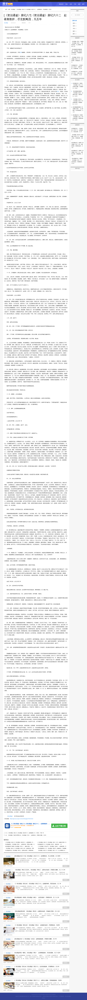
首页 (6, 9)
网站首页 (61, 4)
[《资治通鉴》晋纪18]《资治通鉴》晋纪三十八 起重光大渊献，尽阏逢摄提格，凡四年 (38, 980)
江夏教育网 (5, 0)
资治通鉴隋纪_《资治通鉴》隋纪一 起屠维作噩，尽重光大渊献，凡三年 (20, 844)
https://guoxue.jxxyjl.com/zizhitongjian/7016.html (21, 818)
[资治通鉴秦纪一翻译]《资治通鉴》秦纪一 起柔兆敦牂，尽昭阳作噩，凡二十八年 (36, 897)
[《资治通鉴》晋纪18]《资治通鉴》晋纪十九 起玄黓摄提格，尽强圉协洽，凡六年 (36, 966)
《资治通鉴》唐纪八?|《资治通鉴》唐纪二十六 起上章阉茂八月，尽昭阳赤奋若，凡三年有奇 (57, 850)
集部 (79, 4)
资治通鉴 (13, 9)
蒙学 (83, 4)
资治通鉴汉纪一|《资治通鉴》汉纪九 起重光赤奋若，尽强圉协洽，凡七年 (76, 73)
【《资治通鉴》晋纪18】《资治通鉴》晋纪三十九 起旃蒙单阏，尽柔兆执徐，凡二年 (37, 883)
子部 (75, 4)
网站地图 (9, 0)
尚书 (21, 52)
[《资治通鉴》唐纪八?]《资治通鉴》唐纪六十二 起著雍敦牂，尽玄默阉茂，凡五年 (33, 9)
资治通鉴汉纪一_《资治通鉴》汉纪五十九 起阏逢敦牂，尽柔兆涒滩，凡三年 (77, 130)
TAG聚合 (16, 0)
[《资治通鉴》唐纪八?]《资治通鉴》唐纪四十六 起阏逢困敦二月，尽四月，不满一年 (26, 832)
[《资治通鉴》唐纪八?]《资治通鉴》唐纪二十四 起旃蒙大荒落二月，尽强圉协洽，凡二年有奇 (58, 842)
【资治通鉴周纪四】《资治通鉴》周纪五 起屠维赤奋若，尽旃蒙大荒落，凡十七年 (37, 911)
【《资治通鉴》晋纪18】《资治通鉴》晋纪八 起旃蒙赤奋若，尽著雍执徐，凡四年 (37, 925)
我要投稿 (82, 0)
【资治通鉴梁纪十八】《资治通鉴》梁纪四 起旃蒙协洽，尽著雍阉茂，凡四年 (54, 848)
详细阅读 (65, 866)
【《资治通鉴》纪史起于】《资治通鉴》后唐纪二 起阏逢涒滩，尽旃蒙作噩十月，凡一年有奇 (58, 846)
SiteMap (12, 0)
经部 (66, 4)
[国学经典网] (8, 5)
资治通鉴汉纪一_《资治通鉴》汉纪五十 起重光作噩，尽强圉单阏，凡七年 (76, 67)
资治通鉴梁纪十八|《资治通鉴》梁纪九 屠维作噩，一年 (50, 844)
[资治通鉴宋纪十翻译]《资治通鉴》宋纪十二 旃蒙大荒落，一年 (18, 846)
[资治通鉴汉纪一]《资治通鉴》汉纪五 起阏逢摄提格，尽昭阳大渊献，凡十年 (35, 939)
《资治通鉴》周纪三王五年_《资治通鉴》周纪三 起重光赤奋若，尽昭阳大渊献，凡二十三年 (39, 869)
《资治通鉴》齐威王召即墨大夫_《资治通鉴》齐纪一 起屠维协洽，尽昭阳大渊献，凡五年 (27, 835)
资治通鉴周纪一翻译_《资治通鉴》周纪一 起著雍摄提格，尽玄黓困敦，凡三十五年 (37, 952)
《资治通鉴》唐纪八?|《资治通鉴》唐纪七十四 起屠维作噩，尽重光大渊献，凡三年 (23, 848)
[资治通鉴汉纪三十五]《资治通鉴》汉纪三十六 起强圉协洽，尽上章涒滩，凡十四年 (37, 856)
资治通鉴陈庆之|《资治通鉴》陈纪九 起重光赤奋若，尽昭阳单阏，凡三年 (21, 850)
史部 (71, 4)
